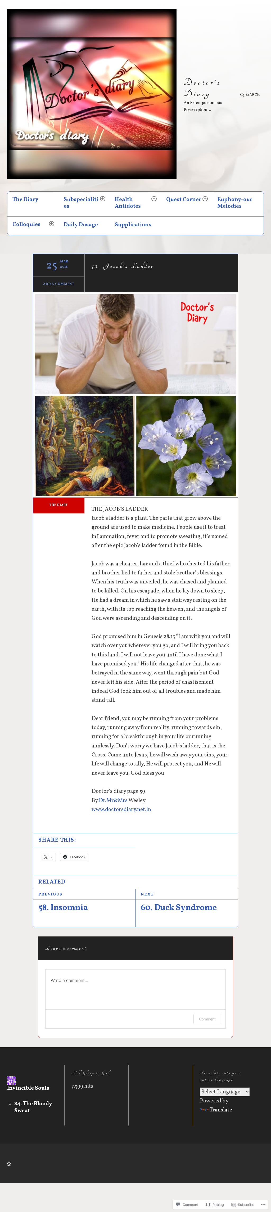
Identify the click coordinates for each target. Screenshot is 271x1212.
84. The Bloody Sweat (33, 1107)
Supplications (133, 225)
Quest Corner (183, 200)
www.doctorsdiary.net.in (121, 809)
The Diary (25, 200)
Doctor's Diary (203, 88)
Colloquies (26, 224)
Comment (207, 1019)
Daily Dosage (81, 225)
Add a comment (58, 284)
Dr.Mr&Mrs (113, 800)
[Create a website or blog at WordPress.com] (9, 1164)
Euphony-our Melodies (235, 203)
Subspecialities (81, 203)
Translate (221, 1110)
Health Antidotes (128, 203)
